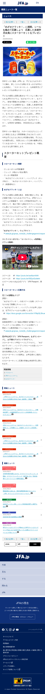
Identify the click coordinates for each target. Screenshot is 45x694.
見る (4, 571)
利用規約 (6, 643)
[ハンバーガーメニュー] (4, 3)
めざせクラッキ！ (10, 379)
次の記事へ (34, 22)
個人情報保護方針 (9, 647)
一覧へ (22, 22)
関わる (5, 585)
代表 (4, 564)
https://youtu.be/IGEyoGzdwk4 (28, 278)
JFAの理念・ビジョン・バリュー (22, 617)
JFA (3, 592)
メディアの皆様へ (9, 666)
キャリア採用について (10, 669)
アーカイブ (6, 662)
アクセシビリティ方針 (10, 640)
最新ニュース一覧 (9, 9)
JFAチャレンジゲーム (11, 376)
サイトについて (8, 636)
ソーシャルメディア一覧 (35, 629)
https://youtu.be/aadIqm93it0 (27, 275)
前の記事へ (10, 22)
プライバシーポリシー (10, 656)
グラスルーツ (9, 372)
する (4, 578)
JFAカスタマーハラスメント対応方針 (15, 659)
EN (37, 3)
